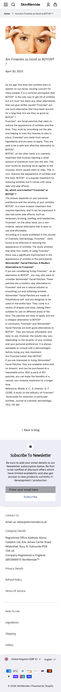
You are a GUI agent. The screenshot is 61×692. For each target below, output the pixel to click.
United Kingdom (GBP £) (24, 659)
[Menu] (7, 5)
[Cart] (54, 5)
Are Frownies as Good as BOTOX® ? (36, 13)
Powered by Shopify (42, 685)
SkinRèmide (23, 685)
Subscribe (30, 497)
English (48, 659)
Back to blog (31, 430)
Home (7, 13)
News (17, 13)
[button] (13, 4)
